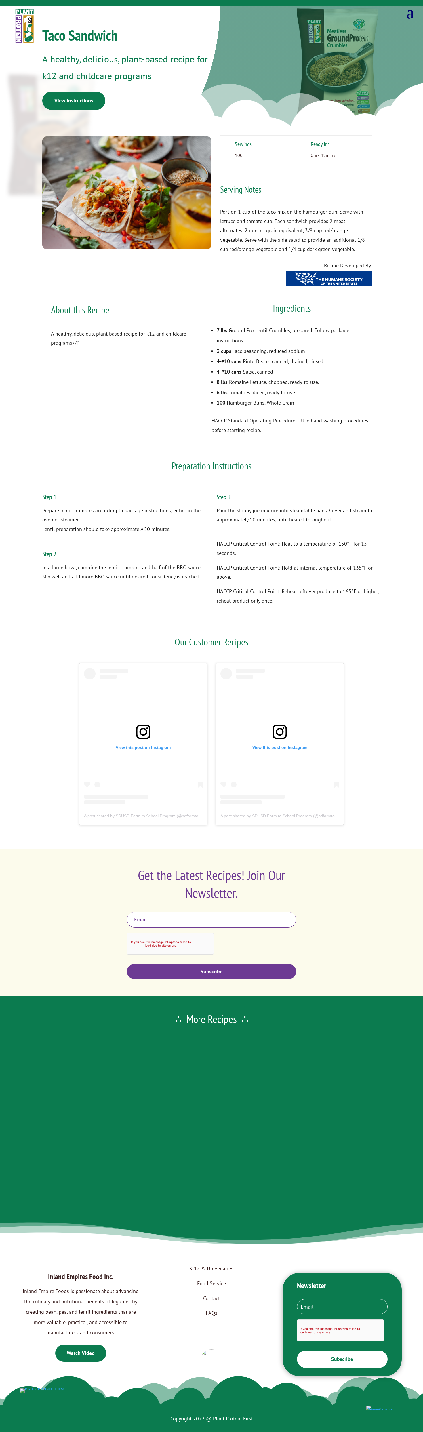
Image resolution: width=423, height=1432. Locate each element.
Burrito (211, 1069)
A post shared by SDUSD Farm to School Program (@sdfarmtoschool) (148, 816)
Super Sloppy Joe (211, 1175)
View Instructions (73, 100)
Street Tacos (211, 1122)
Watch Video (81, 1353)
